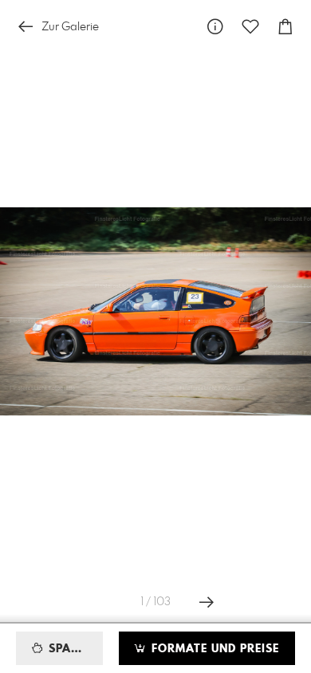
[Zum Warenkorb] (285, 26)
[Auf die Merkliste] (250, 26)
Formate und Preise (213, 649)
